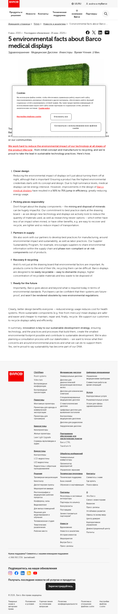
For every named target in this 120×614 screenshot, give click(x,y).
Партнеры (91, 13)
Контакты (43, 13)
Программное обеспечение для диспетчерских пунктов (71, 436)
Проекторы (39, 400)
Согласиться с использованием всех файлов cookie (75, 127)
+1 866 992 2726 (21, 557)
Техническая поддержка (59, 14)
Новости (30, 13)
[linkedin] (100, 32)
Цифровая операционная (98, 372)
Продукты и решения (15, 14)
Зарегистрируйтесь (60, 586)
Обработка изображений (71, 454)
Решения (38, 474)
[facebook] (88, 32)
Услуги (89, 392)
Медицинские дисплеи (70, 372)
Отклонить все (61, 117)
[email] (107, 32)
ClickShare (38, 372)
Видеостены (40, 451)
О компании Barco (77, 13)
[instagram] (10, 573)
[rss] (29, 573)
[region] (59, 111)
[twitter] (94, 32)
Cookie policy (44, 108)
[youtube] (35, 573)
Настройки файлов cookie (29, 117)
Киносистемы (40, 426)
